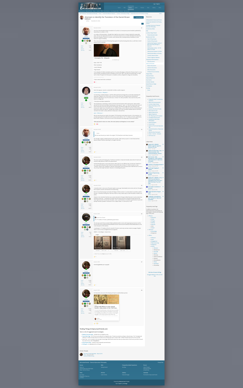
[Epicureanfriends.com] (91, 6)
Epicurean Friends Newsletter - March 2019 (93, 353)
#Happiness (153, 244)
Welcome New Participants (154, 132)
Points (82, 45)
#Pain (152, 239)
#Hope (155, 261)
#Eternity (153, 224)
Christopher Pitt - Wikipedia (101, 58)
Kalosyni (149, 166)
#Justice (155, 253)
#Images (153, 221)
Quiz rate (82, 50)
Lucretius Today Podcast (154, 104)
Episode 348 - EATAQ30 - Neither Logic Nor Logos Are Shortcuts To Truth (154, 146)
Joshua (87, 21)
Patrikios (149, 162)
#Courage (156, 251)
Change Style (160, 362)
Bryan (104, 253)
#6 (141, 213)
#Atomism (153, 217)
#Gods (152, 219)
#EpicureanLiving (155, 242)
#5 (141, 185)
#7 (141, 262)
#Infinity (153, 222)
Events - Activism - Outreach (155, 133)
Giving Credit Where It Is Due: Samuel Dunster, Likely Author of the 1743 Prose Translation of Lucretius (105, 308)
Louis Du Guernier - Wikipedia (100, 92)
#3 (141, 129)
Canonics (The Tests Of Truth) (155, 109)
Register (158, 4)
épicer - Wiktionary (98, 113)
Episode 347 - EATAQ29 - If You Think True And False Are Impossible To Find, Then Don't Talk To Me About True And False (155, 180)
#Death (152, 227)
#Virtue (152, 246)
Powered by (121, 381)
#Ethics (150, 235)
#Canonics (151, 229)
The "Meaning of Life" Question (155, 115)
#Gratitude (156, 263)
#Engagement (154, 241)
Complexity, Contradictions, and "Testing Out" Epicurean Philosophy (154, 198)
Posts (82, 47)
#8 (141, 290)
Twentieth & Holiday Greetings (89, 356)
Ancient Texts (151, 124)
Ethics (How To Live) (153, 110)
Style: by (121, 383)
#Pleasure (153, 237)
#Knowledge (154, 231)
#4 (141, 157)
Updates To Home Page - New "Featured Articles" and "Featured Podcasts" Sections (155, 152)
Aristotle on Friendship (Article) (155, 164)
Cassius (149, 148)
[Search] (161, 4)
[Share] (142, 24)
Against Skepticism (153, 114)
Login (154, 4)
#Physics (151, 215)
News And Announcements (155, 102)
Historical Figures (152, 122)
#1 (141, 28)
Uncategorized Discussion (154, 117)
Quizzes (82, 48)
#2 (141, 87)
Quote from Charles (101, 217)
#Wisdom (156, 248)
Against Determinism (153, 112)
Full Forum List (152, 135)
